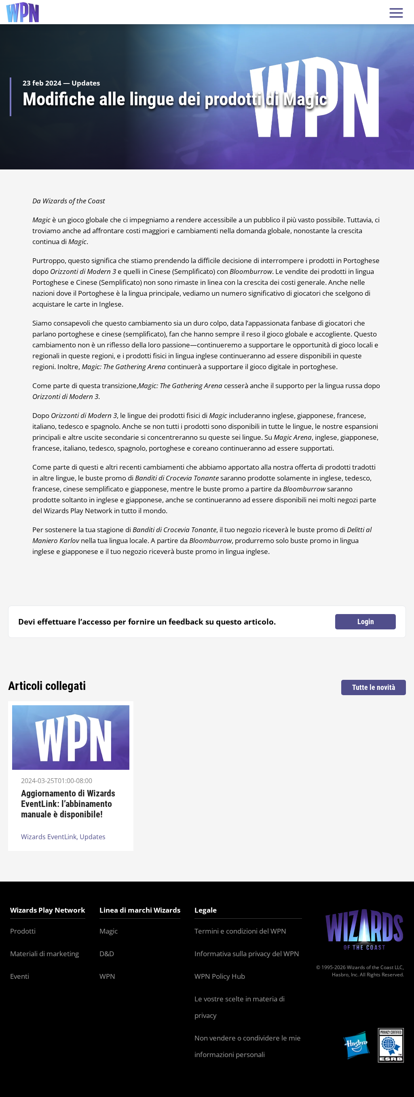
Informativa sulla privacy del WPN (246, 953)
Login (365, 621)
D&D (106, 953)
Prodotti (23, 931)
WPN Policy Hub (219, 976)
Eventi (19, 976)
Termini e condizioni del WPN (240, 931)
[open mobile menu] (396, 12)
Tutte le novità (373, 687)
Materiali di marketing (44, 953)
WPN (107, 976)
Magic (108, 931)
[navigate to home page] (22, 12)
